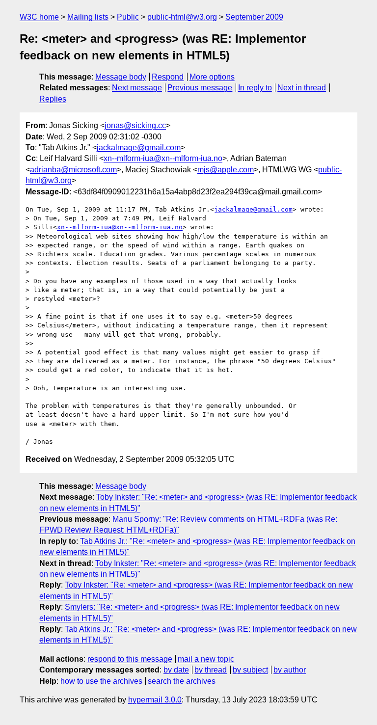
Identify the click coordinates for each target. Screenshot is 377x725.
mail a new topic (206, 659)
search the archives (181, 681)
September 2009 (254, 17)
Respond (168, 77)
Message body (120, 77)
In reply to (255, 87)
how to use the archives (101, 681)
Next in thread (301, 87)
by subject (250, 670)
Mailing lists (87, 17)
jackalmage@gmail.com (139, 147)
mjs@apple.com (225, 169)
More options (212, 77)
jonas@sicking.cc (135, 125)
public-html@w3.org (182, 17)
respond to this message (129, 659)
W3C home (39, 17)
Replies (52, 99)
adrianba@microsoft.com (73, 169)
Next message (137, 87)
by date (176, 670)
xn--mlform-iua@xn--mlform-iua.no (163, 158)
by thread (210, 670)
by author (289, 670)
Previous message (199, 87)
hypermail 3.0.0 (155, 700)
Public (128, 17)
